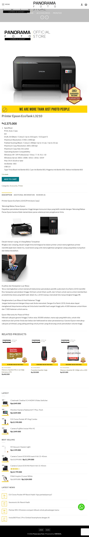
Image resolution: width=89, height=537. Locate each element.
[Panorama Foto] (44, 4)
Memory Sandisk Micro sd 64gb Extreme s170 (13, 371)
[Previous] (2, 359)
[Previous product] (47, 17)
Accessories (43, 13)
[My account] (82, 4)
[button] (6, 4)
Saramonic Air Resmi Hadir (19, 502)
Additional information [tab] (24, 195)
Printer (57, 13)
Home (30, 13)
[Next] (87, 359)
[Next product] (42, 17)
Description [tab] (7, 195)
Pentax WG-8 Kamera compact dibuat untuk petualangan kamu (34, 510)
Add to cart (10, 179)
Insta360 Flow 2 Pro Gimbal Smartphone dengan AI (29, 517)
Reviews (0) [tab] (40, 195)
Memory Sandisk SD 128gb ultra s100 (73, 370)
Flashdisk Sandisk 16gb (39, 370)
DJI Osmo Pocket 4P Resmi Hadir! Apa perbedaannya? (30, 494)
